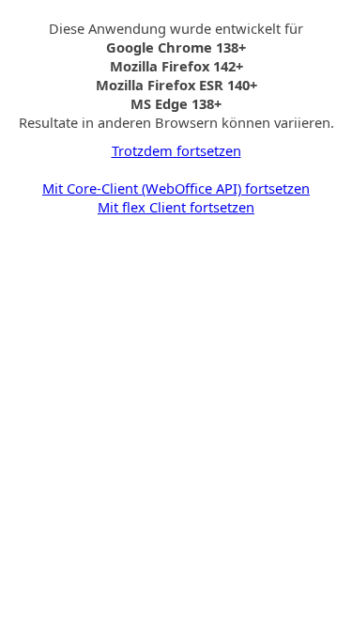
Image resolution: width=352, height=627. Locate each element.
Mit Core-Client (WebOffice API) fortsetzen (176, 188)
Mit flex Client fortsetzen (176, 206)
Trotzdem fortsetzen (176, 150)
